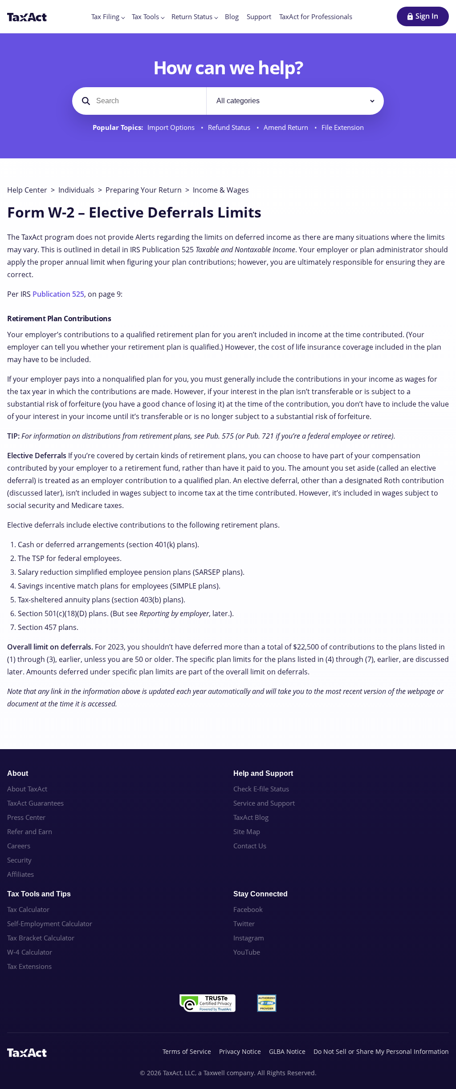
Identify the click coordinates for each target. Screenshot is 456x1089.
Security (19, 859)
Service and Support (264, 803)
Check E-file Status (261, 788)
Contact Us (249, 845)
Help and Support (263, 773)
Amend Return (287, 127)
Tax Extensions (29, 966)
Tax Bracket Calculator (40, 937)
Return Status (191, 16)
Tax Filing (105, 16)
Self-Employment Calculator (49, 923)
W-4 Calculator (29, 952)
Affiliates (20, 874)
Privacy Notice (240, 1051)
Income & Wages (221, 190)
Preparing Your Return (144, 190)
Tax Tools (145, 16)
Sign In (426, 16)
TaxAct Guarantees (35, 803)
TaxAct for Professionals (315, 16)
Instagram (248, 937)
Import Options (171, 127)
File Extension (343, 127)
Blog (232, 16)
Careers (18, 845)
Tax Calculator (28, 909)
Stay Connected (260, 894)
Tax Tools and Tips (39, 894)
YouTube (246, 952)
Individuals (76, 190)
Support (259, 16)
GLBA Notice (287, 1051)
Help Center (27, 190)
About (17, 773)
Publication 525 (58, 294)
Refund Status (230, 127)
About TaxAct (27, 788)
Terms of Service (187, 1051)
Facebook (248, 909)
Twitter (244, 923)
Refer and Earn (29, 831)
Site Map (246, 831)
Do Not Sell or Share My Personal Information (381, 1051)
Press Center (26, 817)
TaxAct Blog (251, 817)
